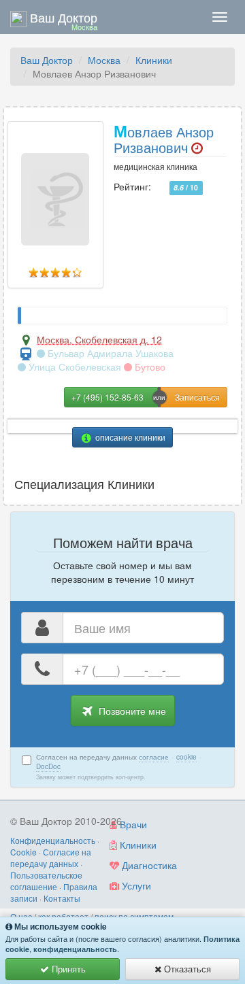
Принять (67, 968)
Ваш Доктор (46, 60)
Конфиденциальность (52, 840)
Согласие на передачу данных (50, 857)
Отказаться (186, 968)
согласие (154, 757)
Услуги (135, 885)
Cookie (23, 852)
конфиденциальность (75, 949)
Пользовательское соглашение (46, 880)
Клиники (153, 60)
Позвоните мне (131, 710)
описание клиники (129, 437)
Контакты (62, 898)
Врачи (132, 824)
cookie (186, 757)
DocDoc (48, 766)
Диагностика (148, 865)
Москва (104, 60)
